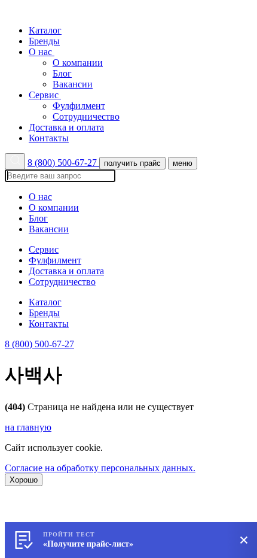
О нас (41, 52)
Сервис (45, 95)
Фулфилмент (79, 106)
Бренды (44, 41)
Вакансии (73, 84)
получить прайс (132, 163)
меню (182, 163)
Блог (62, 73)
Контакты (49, 138)
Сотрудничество (86, 116)
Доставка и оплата (66, 127)
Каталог (45, 30)
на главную (28, 427)
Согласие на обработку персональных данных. (100, 468)
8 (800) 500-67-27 (63, 162)
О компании (78, 62)
